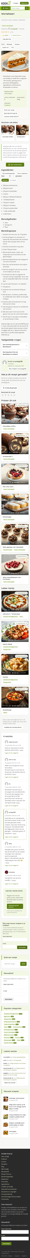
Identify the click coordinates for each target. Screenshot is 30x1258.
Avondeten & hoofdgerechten (10, 616)
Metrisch (5, 180)
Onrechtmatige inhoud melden (11, 1197)
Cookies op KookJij (7, 1187)
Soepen (5, 712)
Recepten (15, 20)
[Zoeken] (27, 8)
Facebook (24, 1256)
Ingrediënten (5, 1184)
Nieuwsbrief (5, 1172)
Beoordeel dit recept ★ (10, 113)
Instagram (17, 1256)
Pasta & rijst (8, 1037)
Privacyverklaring (6, 1194)
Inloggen (15, 3)
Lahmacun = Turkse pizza (11, 614)
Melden (21, 750)
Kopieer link (5, 47)
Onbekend (7, 105)
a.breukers (12, 872)
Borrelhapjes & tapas (10, 1029)
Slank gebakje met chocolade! (13, 547)
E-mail (4, 943)
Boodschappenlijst (7, 1177)
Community (5, 1199)
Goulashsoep (7, 710)
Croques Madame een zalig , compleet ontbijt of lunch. (17, 1116)
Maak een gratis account (13, 906)
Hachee (5, 677)
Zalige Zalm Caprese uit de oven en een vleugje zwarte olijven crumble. (17, 1107)
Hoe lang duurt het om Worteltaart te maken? (10, 353)
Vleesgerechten (7, 649)
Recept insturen (6, 1174)
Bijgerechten (8, 1016)
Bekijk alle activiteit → (10, 1082)
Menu (6, 8)
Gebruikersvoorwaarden (9, 1189)
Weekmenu (4, 1179)
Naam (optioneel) (7, 936)
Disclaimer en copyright (8, 1192)
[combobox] (18, 8)
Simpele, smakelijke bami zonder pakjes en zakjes (16, 1124)
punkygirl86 (19, 361)
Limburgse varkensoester (16, 1098)
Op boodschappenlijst (8, 173)
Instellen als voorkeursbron (13, 727)
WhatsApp (9, 44)
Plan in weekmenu (23, 173)
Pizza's (21, 616)
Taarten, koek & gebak (7, 25)
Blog (2, 1167)
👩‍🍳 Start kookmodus (15, 164)
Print (12, 47)
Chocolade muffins (9, 426)
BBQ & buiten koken (10, 1035)
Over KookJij (5, 1156)
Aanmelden (22, 947)
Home (10, 20)
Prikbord (4, 1159)
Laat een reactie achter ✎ (11, 116)
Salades (20, 1040)
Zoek (23, 964)
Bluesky (10, 1256)
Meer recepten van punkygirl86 (17, 369)
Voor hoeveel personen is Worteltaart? (11, 346)
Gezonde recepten (7, 550)
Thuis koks (4, 1182)
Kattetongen (7, 517)
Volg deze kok (7, 39)
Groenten (19, 1037)
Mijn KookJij (4, 1169)
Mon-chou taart (8, 487)
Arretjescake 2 (8, 456)
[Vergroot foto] (3, 69)
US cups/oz (13, 180)
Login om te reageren (11, 753)
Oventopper (12, 1131)
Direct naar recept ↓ (9, 110)
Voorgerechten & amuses (11, 1021)
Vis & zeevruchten (19, 1027)
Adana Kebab (7, 644)
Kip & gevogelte (9, 1040)
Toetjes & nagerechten (11, 1024)
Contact (3, 1162)
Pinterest (17, 44)
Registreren (24, 3)
